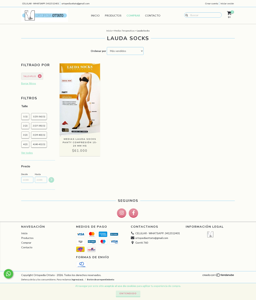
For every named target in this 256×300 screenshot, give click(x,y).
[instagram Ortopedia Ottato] (121, 213)
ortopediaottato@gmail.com (75, 3)
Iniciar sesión (227, 3)
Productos (113, 15)
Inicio (95, 15)
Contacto (152, 15)
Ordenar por (98, 50)
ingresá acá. (78, 279)
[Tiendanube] (218, 276)
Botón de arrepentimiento (100, 279)
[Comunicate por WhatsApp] (8, 273)
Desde (24, 174)
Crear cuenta (211, 3)
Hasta (38, 174)
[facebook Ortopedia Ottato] (133, 213)
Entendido (128, 293)
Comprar (133, 15)
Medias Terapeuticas (124, 30)
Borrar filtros (28, 83)
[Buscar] (185, 14)
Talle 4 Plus (29, 76)
